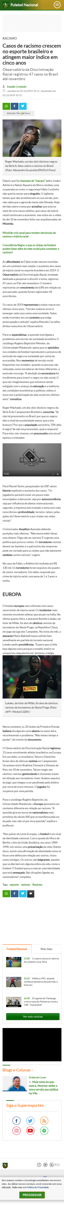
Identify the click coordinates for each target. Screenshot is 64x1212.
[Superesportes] (6, 1166)
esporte (14, 884)
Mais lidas (46, 948)
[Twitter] (30, 1121)
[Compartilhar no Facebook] (14, 106)
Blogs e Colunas (16, 1070)
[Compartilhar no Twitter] (23, 106)
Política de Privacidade (38, 1187)
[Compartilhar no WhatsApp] (6, 106)
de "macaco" (32, 180)
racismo (25, 884)
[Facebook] (16, 1121)
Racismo (37, 884)
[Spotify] (44, 1131)
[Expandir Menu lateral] (57, 4)
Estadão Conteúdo (16, 86)
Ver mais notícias (33, 1016)
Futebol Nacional (17, 948)
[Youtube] (30, 1131)
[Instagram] (16, 1131)
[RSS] (44, 1121)
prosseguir (32, 1195)
